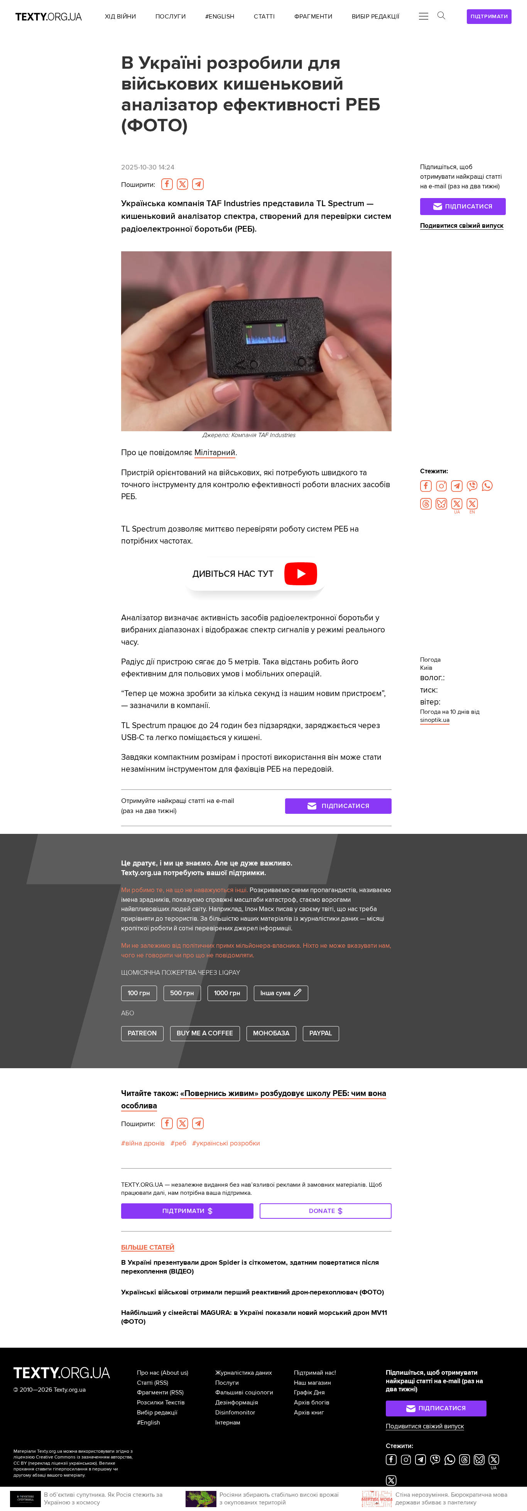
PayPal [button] (320, 1033)
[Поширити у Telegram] (198, 184)
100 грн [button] (139, 993)
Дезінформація (236, 1402)
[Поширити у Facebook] (167, 184)
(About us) (174, 1373)
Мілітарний (214, 452)
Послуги (227, 1383)
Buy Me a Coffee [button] (205, 1033)
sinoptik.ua (434, 720)
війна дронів (145, 1143)
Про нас (148, 1373)
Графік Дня (309, 1392)
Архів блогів (311, 1402)
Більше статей (147, 1247)
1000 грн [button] (227, 993)
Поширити (138, 185)
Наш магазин (312, 1383)
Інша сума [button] (275, 993)
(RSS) (161, 1383)
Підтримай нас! (315, 1373)
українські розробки (228, 1143)
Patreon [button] (142, 1033)
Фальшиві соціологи (244, 1392)
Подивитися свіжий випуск (461, 226)
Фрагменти (152, 1392)
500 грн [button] (182, 993)
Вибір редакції (157, 1412)
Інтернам (227, 1422)
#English (148, 1422)
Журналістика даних (243, 1373)
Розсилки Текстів (161, 1402)
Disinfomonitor (235, 1412)
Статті (145, 1383)
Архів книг (309, 1412)
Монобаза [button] (271, 1033)
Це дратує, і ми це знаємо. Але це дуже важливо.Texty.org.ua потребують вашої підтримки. (206, 868)
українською (82, 1463)
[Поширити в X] (182, 184)
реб (180, 1143)
